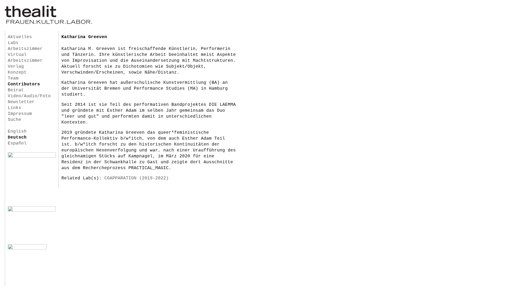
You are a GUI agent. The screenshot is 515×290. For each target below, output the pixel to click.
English (17, 131)
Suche (14, 119)
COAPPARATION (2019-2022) (136, 178)
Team (13, 78)
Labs (13, 43)
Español (17, 143)
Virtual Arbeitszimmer (25, 57)
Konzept (17, 72)
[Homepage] (48, 23)
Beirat (16, 90)
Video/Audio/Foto (29, 96)
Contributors (24, 84)
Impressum (20, 113)
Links (14, 108)
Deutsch (17, 137)
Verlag (16, 66)
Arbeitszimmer (25, 48)
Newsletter (21, 102)
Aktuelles (20, 37)
